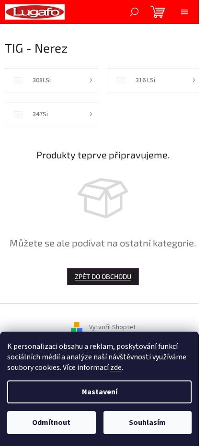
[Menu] (184, 12)
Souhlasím (147, 422)
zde (116, 367)
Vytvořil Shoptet (112, 328)
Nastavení (99, 392)
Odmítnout (51, 422)
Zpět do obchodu (103, 276)
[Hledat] (134, 12)
